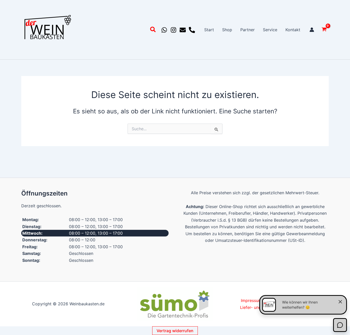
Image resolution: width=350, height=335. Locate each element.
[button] (153, 30)
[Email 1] (183, 30)
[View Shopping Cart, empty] (324, 29)
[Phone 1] (192, 30)
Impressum (251, 300)
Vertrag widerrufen (175, 330)
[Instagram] (173, 30)
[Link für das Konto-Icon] (312, 29)
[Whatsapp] (164, 30)
